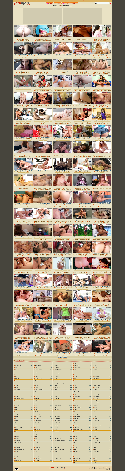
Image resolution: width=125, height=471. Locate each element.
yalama (102, 405)
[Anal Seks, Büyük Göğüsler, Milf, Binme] (82, 329)
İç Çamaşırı (88, 122)
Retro (82, 398)
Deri (23, 458)
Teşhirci (82, 454)
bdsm (81, 0)
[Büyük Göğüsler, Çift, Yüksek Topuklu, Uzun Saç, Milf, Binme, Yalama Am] (62, 313)
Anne (23, 387)
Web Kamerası (29, 57)
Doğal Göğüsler (21, 57)
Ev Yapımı (78, 90)
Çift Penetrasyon (102, 414)
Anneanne (23, 389)
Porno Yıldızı (67, 90)
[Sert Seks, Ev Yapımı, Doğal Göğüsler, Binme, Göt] (42, 230)
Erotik (43, 385)
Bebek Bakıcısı (23, 427)
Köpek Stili (38, 40)
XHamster (89, 25)
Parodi (82, 383)
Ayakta (23, 403)
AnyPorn (30, 25)
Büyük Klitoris (23, 447)
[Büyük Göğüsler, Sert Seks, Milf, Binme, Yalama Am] (82, 213)
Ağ (23, 407)
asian (78, 0)
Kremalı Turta (46, 305)
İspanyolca (102, 451)
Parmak (78, 73)
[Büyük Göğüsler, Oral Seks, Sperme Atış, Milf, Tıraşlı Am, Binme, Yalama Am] (101, 98)
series (85, 0)
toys (64, 0)
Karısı (63, 385)
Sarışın (84, 72)
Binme (69, 39)
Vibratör (102, 369)
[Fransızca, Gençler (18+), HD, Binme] (82, 98)
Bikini (23, 429)
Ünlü (102, 436)
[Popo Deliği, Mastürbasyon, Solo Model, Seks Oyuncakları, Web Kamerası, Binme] (23, 31)
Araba (23, 391)
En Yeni (58, 3)
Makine (63, 434)
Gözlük (42, 338)
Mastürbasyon (26, 39)
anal (27, 0)
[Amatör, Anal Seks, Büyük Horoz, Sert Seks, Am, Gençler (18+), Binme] (101, 81)
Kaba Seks (63, 367)
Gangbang (43, 411)
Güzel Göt (43, 436)
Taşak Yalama (82, 451)
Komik (63, 389)
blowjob (38, 0)
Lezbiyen (63, 431)
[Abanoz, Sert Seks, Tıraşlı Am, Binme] (82, 48)
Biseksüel (23, 434)
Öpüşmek (102, 418)
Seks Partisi (82, 416)
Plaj (82, 389)
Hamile (43, 442)
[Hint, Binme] (62, 64)
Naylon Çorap (43, 105)
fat (66, 0)
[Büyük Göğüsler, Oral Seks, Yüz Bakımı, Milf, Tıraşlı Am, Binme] (23, 164)
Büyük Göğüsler (38, 55)
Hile (43, 451)
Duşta (43, 372)
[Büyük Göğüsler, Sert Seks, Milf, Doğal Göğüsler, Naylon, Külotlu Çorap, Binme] (101, 230)
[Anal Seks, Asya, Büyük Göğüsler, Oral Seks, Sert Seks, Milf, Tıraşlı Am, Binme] (101, 64)
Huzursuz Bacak (43, 458)
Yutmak (102, 391)
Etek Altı (43, 396)
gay (48, 0)
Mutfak (63, 451)
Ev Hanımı (43, 398)
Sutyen (30, 139)
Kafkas (63, 376)
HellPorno (50, 25)
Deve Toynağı (43, 365)
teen (54, 0)
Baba (23, 420)
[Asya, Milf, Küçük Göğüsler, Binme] (62, 147)
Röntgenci (82, 403)
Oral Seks (42, 39)
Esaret (43, 387)
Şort (102, 462)
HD (44, 57)
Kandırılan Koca (63, 380)
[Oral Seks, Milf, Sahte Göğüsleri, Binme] (101, 164)
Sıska (109, 188)
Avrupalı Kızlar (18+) (23, 398)
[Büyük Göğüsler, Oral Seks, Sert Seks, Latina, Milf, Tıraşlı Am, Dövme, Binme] (101, 197)
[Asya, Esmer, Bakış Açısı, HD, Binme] (23, 64)
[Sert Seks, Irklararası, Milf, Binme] (62, 31)
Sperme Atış (47, 39)
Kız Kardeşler (63, 418)
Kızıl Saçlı (97, 156)
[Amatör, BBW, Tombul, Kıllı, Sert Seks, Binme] (42, 131)
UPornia (30, 42)
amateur (23, 0)
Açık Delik (23, 405)
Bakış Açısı (40, 57)
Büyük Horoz (57, 88)
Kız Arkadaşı (63, 416)
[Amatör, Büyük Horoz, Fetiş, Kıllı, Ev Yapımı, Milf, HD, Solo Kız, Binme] (82, 81)
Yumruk (102, 389)
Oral (82, 369)
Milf (66, 39)
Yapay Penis (102, 378)
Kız (100, 55)
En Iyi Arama (74, 3)
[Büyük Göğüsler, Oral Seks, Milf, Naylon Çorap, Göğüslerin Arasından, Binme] (42, 313)
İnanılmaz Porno (102, 445)
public (92, 0)
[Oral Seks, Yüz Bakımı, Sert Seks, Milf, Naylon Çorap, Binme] (62, 346)
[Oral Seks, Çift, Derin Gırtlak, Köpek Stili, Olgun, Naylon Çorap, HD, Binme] (101, 213)
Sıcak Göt (82, 445)
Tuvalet (82, 460)
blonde (45, 0)
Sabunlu (82, 405)
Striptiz (82, 438)
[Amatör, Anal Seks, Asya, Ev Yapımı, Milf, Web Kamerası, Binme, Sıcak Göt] (23, 147)
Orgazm (82, 374)
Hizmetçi (43, 456)
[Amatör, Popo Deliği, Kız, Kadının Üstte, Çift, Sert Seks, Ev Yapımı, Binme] (42, 64)
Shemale (82, 420)
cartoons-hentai (59, 0)
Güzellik (43, 438)
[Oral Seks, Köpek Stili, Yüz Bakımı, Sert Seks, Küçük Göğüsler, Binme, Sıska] (23, 197)
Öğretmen (102, 429)
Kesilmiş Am (63, 387)
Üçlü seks (102, 440)
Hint (61, 72)
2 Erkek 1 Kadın (23, 363)
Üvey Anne (102, 438)
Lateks (63, 427)
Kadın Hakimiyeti (63, 369)
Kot (63, 391)
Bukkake (23, 438)
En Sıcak (50, 3)
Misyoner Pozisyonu (63, 449)
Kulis (63, 396)
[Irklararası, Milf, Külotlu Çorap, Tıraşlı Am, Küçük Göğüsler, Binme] (42, 346)
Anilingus (23, 383)
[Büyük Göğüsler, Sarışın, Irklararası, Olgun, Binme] (62, 98)
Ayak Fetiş (23, 400)
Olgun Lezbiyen (82, 367)
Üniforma (102, 431)
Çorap (102, 416)
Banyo (23, 425)
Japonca (62, 239)
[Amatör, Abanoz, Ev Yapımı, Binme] (23, 230)
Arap (23, 394)
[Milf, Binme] (42, 164)
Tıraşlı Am (87, 55)
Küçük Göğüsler (24, 139)
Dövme (65, 57)
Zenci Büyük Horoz (102, 403)
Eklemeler (43, 383)
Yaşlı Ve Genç (102, 385)
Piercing (82, 387)
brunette (70, 0)
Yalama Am (68, 189)
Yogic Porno (102, 387)
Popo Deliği (20, 39)
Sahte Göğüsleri (62, 139)
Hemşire (43, 449)
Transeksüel (82, 458)
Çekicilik (102, 407)
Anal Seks (97, 39)
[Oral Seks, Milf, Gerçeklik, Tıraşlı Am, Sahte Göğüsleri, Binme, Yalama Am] (82, 247)
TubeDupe (109, 25)
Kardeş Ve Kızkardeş (63, 383)
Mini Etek (63, 447)
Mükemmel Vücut (63, 454)
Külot (31, 138)
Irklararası (49, 40)
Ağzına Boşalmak (23, 411)
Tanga (82, 449)
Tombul (25, 55)
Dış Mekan (89, 239)
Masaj (101, 57)
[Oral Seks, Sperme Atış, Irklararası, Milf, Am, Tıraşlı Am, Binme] (23, 296)
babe (34, 0)
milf (51, 0)
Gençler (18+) (104, 90)
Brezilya (23, 436)
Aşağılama (23, 414)
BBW (61, 122)
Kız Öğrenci (63, 420)
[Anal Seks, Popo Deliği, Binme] (23, 81)
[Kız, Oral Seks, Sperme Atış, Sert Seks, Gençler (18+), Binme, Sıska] (101, 296)
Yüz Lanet (102, 398)
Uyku (102, 365)
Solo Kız (88, 90)
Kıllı (89, 88)
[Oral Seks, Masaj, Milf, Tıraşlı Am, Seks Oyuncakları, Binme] (42, 197)
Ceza (23, 454)
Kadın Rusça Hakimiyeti (63, 372)
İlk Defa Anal (102, 442)
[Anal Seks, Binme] (23, 180)
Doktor (43, 367)
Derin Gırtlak (63, 206)
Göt (45, 239)
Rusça (82, 400)
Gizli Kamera (43, 420)
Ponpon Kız (82, 391)
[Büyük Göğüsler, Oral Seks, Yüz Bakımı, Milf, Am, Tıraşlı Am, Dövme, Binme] (42, 180)
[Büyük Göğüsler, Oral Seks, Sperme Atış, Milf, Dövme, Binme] (62, 48)
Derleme (43, 363)
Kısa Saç (63, 305)
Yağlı (102, 383)
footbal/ (74, 0)
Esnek (43, 394)
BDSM (23, 418)
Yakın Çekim (107, 139)
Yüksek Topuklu (25, 123)
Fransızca (76, 105)
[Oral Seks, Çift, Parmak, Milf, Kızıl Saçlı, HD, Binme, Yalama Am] (62, 180)
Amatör (17, 55)
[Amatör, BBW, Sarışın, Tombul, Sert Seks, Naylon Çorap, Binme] (62, 114)
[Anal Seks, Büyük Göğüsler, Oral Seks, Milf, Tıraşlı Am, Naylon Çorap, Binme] (42, 213)
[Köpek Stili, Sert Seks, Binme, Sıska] (101, 180)
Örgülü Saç (102, 420)
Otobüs (82, 376)
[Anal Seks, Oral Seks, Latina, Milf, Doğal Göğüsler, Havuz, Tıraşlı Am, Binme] (101, 329)
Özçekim (102, 422)
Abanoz (77, 55)
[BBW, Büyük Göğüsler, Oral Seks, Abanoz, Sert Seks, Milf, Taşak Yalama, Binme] (42, 247)
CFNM (23, 451)
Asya (38, 39)
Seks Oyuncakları (26, 40)
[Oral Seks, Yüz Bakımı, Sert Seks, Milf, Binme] (42, 114)
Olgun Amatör (82, 365)
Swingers (82, 442)
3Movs (70, 25)
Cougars (88, 72)
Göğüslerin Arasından (59, 272)
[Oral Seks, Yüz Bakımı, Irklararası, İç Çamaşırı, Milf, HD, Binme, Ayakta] (42, 147)
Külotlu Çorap (108, 239)
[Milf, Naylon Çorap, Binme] (42, 98)
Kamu (63, 378)
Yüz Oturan (102, 400)
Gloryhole (43, 422)
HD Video (66, 3)
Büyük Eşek (23, 440)
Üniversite (102, 434)
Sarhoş (82, 409)
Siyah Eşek (82, 422)
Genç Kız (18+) (43, 414)
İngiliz (102, 447)
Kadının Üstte (39, 73)
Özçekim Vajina (102, 425)
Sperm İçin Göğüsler (82, 429)
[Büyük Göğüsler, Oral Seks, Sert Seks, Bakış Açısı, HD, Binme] (42, 48)
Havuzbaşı (43, 447)
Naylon (102, 239)
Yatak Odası (102, 380)
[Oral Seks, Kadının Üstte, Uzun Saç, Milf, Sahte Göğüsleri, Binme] (62, 131)
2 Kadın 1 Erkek (47, 288)
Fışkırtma (43, 409)
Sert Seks (57, 39)
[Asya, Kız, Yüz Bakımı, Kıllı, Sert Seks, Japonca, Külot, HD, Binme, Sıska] (62, 230)
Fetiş (46, 90)
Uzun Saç (97, 57)
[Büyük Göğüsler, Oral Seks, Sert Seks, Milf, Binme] (62, 247)
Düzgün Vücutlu (43, 378)
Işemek (63, 363)
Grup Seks (87, 237)
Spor (82, 434)
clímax (88, 0)
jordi (42, 0)
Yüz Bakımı (43, 40)
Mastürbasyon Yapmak (61, 288)
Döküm (43, 374)
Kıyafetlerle (63, 411)
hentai (30, 0)
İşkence (102, 458)
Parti (82, 385)
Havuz (103, 338)
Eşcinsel (43, 403)
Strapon (82, 436)
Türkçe (82, 462)
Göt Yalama (43, 429)
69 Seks (23, 369)
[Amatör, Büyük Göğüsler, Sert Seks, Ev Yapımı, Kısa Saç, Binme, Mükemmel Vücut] (62, 296)
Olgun (105, 57)
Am (100, 90)
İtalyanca (83, 39)
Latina (96, 206)
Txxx (51, 42)
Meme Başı (63, 442)
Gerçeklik (84, 254)
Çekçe (102, 409)
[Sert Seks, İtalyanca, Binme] (82, 31)
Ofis (109, 353)
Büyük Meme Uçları (23, 449)
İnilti (102, 449)
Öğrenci (102, 427)
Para (82, 378)
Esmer (96, 40)
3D (23, 367)
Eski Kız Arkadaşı (43, 389)
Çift (44, 73)
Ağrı (23, 409)
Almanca (108, 156)
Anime (23, 385)
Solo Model (19, 40)
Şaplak (102, 460)
